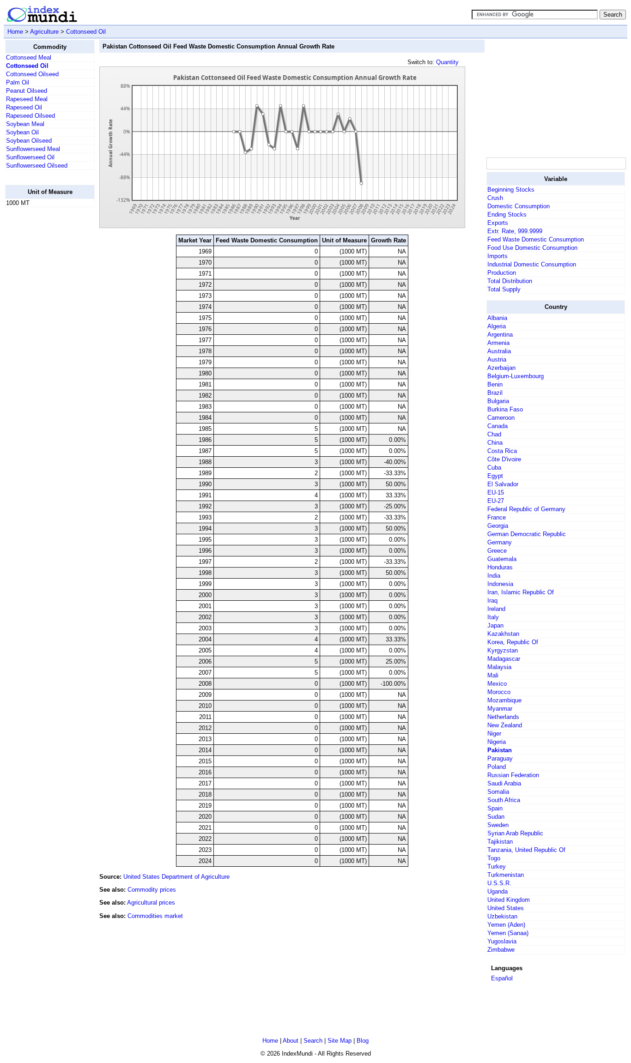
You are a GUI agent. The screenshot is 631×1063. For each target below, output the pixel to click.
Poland (496, 766)
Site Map (340, 1040)
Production (501, 272)
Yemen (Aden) (506, 924)
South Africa (503, 800)
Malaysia (499, 667)
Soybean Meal (25, 124)
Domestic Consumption (518, 206)
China (495, 442)
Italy (493, 617)
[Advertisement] (42, 353)
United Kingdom (508, 899)
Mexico (497, 683)
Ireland (496, 608)
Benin (495, 384)
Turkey (496, 866)
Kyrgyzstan (502, 650)
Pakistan (499, 750)
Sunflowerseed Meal (33, 148)
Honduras (500, 567)
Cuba (494, 467)
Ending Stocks (507, 214)
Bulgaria (498, 401)
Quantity (447, 62)
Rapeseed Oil (24, 107)
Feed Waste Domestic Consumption (535, 239)
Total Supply (504, 289)
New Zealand (504, 725)
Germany (499, 542)
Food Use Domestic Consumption (532, 247)
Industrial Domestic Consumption (531, 264)
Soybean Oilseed (29, 140)
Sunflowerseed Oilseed (36, 165)
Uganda (497, 891)
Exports (497, 222)
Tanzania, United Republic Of (526, 849)
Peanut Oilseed (26, 90)
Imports (497, 256)
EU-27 (495, 500)
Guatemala (501, 559)
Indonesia (500, 583)
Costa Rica (502, 450)
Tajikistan (500, 841)
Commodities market (155, 915)
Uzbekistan (502, 916)
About (290, 1040)
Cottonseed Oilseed (32, 74)
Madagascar (503, 658)
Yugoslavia (501, 941)
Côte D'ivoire (504, 459)
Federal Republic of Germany (526, 509)
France (496, 517)
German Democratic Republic (526, 534)
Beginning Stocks (510, 189)
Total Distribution (509, 281)
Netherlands (503, 716)
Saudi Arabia (504, 783)
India (493, 575)
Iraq (492, 600)
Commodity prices (151, 889)
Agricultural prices (151, 902)
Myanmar (499, 708)
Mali (492, 675)
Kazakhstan (503, 633)
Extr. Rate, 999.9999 (514, 231)
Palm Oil (17, 82)
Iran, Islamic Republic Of (520, 592)
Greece (497, 550)
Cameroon (501, 417)
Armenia (498, 342)
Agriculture (44, 31)
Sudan (495, 816)
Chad (494, 434)
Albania (497, 317)
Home (15, 31)
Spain (495, 808)
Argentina (500, 334)
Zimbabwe (501, 949)
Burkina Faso (505, 409)
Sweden (498, 824)
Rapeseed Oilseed (30, 115)
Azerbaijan (501, 367)
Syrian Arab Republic (515, 833)
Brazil (495, 392)
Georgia (497, 525)
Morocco (498, 692)
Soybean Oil (22, 132)
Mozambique (504, 700)
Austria (496, 359)
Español (502, 978)
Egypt (495, 475)
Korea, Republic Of (512, 642)
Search (312, 1040)
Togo (493, 858)
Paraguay (500, 758)
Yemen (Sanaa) (507, 933)
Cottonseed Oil (86, 31)
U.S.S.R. (499, 883)
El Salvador (502, 484)
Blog (363, 1040)
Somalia (498, 791)
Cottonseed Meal (28, 57)
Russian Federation (513, 775)
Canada (497, 426)
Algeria (496, 326)
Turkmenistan (505, 874)
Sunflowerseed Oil (30, 157)
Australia (499, 351)
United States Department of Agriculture (176, 876)
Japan (495, 625)
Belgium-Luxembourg (515, 376)
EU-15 (495, 492)
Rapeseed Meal (27, 99)
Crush (495, 197)
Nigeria (496, 741)
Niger (494, 733)
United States (505, 908)
